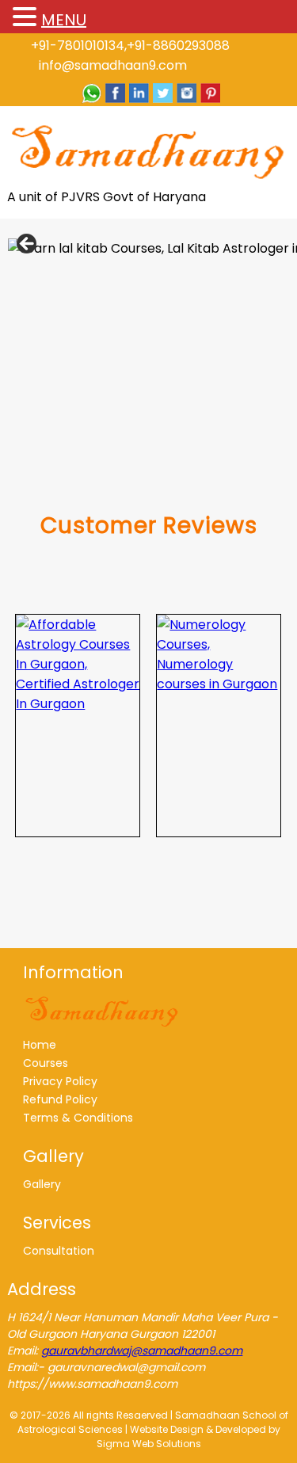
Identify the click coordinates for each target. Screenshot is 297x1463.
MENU (63, 20)
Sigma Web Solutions (149, 1443)
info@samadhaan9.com (113, 65)
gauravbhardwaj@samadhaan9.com (141, 1350)
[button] (27, 18)
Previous (28, 245)
